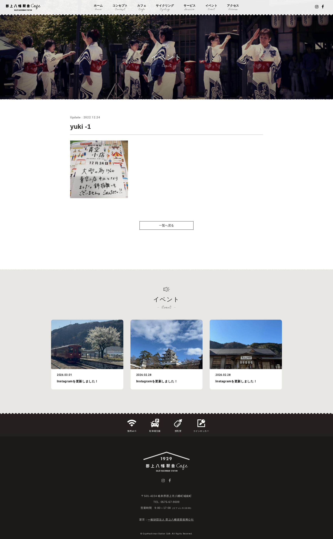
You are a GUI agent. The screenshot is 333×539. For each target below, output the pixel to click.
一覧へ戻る (166, 225)
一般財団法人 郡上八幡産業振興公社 (171, 519)
